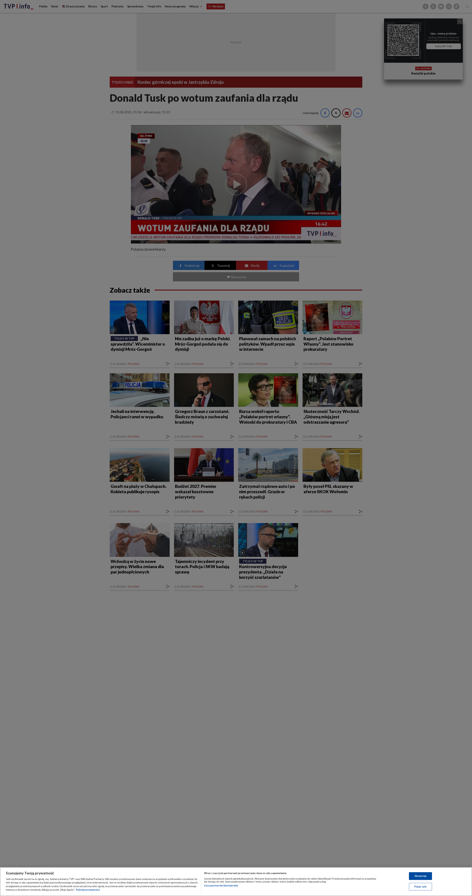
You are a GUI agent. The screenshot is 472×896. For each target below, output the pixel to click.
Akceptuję (420, 875)
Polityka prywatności (88, 889)
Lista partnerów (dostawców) (221, 885)
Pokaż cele (420, 886)
